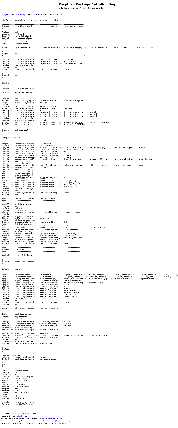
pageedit (6, 14)
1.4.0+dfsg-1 (21, 14)
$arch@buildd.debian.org (51, 418)
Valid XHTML (5, 426)
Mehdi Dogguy (22, 416)
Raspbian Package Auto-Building (87, 4)
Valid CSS (13, 426)
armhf (34, 14)
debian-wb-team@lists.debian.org (55, 421)
